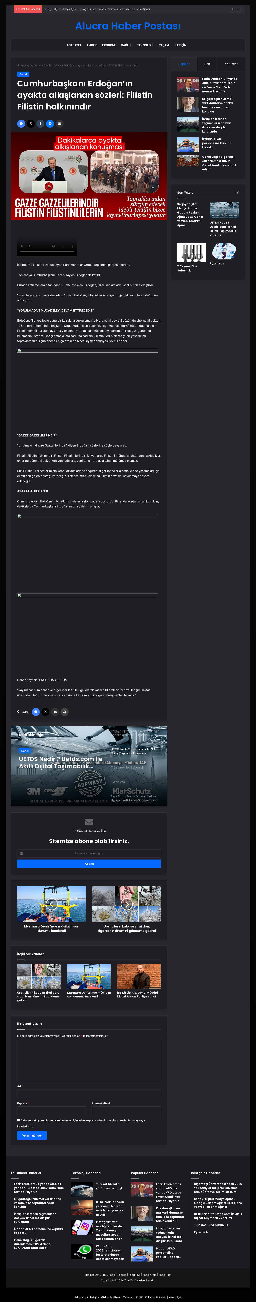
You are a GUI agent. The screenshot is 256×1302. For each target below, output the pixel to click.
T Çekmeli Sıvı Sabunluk (55, 759)
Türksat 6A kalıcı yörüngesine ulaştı (109, 1186)
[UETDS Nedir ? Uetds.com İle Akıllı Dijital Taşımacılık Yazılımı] (224, 210)
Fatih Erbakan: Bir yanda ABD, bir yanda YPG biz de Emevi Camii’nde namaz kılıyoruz (220, 85)
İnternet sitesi (101, 1103)
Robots (121, 1274)
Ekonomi (109, 45)
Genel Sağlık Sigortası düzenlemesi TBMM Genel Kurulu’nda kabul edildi (219, 163)
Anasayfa (74, 45)
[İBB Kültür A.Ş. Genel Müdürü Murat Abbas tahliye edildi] (139, 976)
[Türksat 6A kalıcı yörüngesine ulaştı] (82, 1189)
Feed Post (165, 1274)
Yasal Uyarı (175, 1297)
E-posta (23, 1103)
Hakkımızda (81, 1297)
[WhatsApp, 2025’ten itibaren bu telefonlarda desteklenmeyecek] (82, 1251)
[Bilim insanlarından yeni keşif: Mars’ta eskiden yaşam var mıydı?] (82, 1207)
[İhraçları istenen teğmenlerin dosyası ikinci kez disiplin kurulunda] (188, 124)
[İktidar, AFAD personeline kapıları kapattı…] (188, 144)
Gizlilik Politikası (111, 1297)
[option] (89, 766)
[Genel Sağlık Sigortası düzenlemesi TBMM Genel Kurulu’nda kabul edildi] (188, 160)
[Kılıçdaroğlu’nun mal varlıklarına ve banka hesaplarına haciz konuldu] (188, 104)
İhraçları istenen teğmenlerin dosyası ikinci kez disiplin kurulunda (217, 125)
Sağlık (126, 45)
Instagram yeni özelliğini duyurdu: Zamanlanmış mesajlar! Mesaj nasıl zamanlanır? (109, 1230)
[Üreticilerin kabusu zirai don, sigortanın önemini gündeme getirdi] (39, 976)
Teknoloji (145, 45)
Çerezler (128, 1297)
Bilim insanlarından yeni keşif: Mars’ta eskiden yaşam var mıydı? (110, 1208)
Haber (92, 45)
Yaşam (164, 45)
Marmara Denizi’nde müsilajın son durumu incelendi (89, 994)
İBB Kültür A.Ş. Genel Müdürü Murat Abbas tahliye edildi (137, 994)
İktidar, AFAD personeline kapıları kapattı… (216, 143)
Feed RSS (134, 1274)
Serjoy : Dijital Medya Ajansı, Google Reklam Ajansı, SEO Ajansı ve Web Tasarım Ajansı (190, 214)
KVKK (139, 1297)
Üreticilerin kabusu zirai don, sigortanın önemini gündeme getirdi (38, 996)
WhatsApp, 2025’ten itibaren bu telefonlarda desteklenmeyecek (110, 1252)
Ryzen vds (217, 263)
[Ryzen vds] (224, 251)
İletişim (181, 45)
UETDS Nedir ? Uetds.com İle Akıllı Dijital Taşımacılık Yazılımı (223, 229)
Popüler (184, 64)
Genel (37, 65)
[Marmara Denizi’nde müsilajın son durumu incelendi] (89, 976)
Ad (20, 1086)
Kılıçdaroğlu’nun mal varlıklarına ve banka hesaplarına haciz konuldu (217, 105)
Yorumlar (231, 64)
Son (207, 64)
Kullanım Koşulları (155, 1297)
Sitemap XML (93, 1274)
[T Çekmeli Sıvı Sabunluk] (89, 766)
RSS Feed (109, 1274)
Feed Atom (149, 1274)
